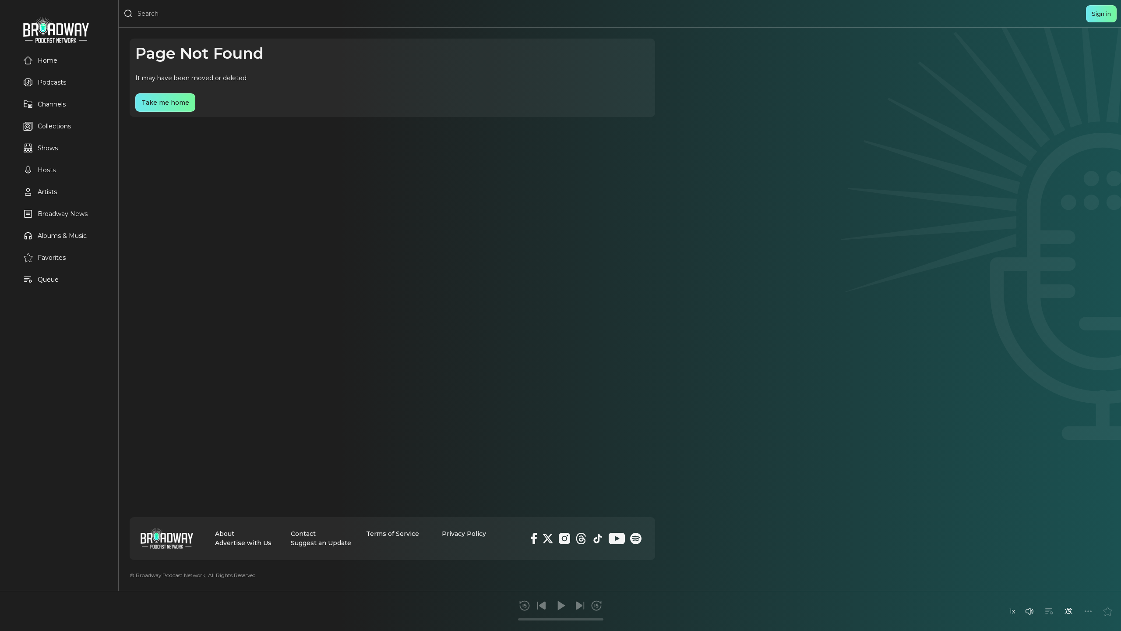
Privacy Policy (464, 534)
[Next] (580, 605)
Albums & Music (62, 236)
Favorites (52, 258)
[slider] (561, 619)
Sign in (1101, 13)
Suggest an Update (321, 543)
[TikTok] (597, 538)
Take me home (165, 102)
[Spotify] (636, 538)
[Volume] (1029, 611)
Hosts (47, 170)
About (224, 534)
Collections (54, 126)
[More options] (1088, 611)
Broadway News (63, 214)
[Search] (128, 13)
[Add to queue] (1049, 611)
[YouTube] (617, 538)
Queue (48, 280)
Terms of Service (392, 534)
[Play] (560, 605)
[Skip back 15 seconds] (524, 605)
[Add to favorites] (1107, 611)
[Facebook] (534, 538)
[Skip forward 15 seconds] (596, 605)
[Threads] (581, 538)
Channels (52, 104)
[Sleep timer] (1068, 611)
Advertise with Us (243, 543)
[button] (1029, 611)
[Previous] (542, 605)
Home (47, 60)
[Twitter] (547, 538)
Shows (48, 148)
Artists (47, 192)
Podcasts (52, 82)
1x (1012, 611)
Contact (303, 534)
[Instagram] (564, 538)
